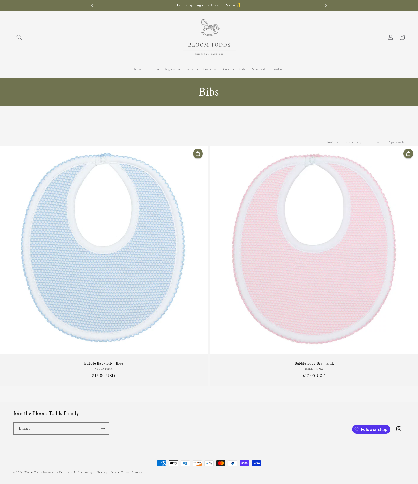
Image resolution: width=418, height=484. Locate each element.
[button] (19, 37)
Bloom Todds (33, 472)
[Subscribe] (103, 428)
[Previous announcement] (92, 5)
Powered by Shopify (56, 472)
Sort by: (333, 142)
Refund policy (83, 472)
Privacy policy (106, 472)
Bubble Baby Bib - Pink (314, 363)
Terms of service (131, 472)
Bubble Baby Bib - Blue (103, 363)
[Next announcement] (326, 5)
